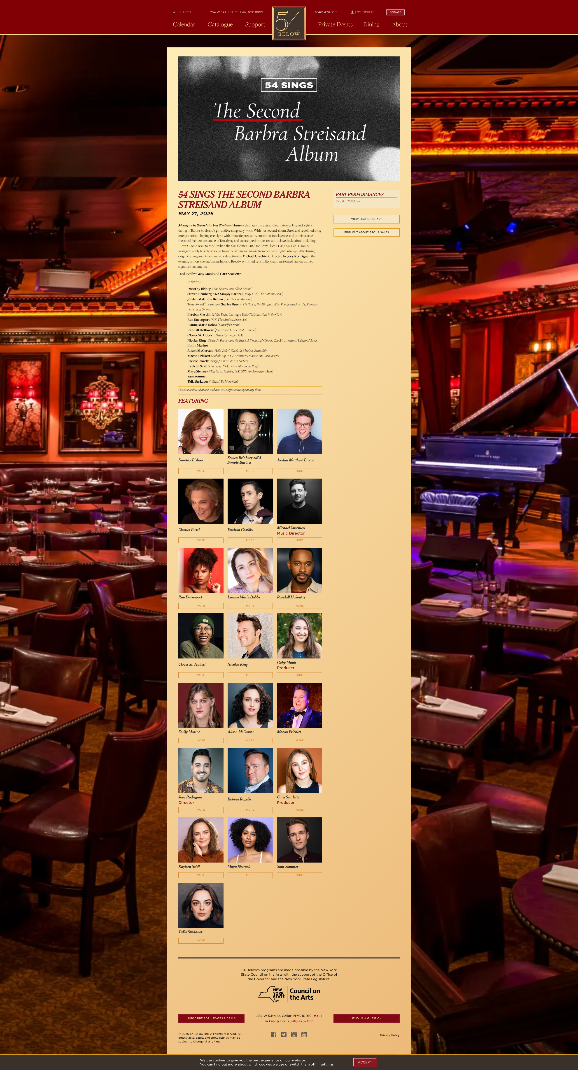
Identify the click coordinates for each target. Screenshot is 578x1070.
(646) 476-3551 (326, 12)
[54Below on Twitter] (284, 1035)
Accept (365, 1062)
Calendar (184, 24)
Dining (371, 24)
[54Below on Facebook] (273, 1035)
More (201, 470)
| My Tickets (364, 12)
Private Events (335, 24)
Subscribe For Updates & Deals (211, 1018)
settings (326, 1064)
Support (255, 24)
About (400, 24)
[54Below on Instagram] (294, 1035)
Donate (395, 12)
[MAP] (317, 1016)
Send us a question (366, 1018)
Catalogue (220, 24)
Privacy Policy (390, 1035)
